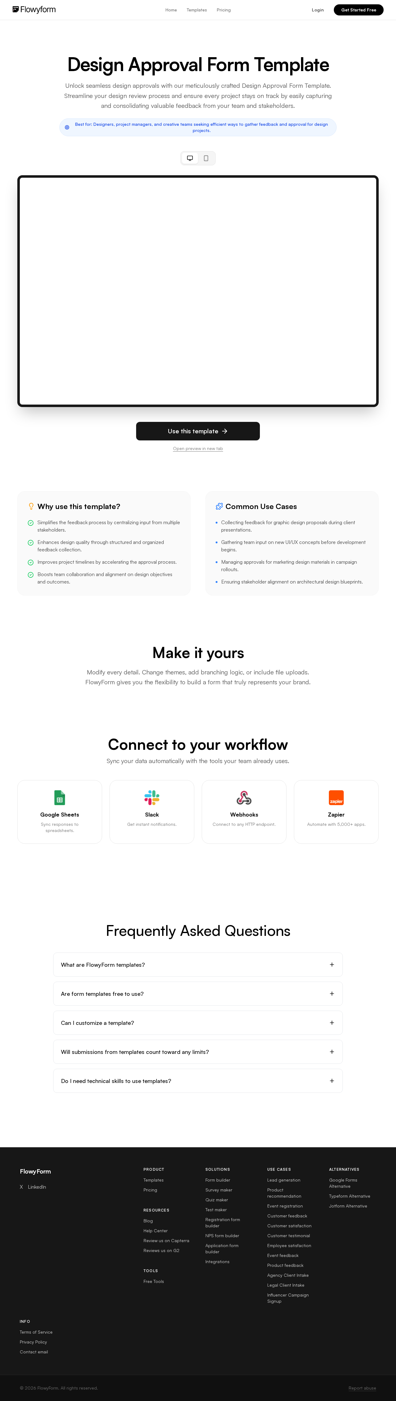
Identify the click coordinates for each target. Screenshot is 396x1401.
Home (171, 9)
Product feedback (285, 1265)
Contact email (34, 1351)
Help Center (156, 1230)
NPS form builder (222, 1235)
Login (318, 9)
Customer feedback (287, 1215)
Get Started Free (358, 9)
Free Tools (154, 1281)
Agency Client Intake (288, 1275)
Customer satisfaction (289, 1225)
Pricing (224, 9)
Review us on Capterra (166, 1240)
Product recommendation (284, 1193)
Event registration (285, 1205)
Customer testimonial (288, 1235)
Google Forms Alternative (343, 1183)
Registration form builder (222, 1222)
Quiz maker (216, 1199)
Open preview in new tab (198, 448)
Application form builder (222, 1248)
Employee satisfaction (289, 1245)
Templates (197, 9)
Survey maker (218, 1189)
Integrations (217, 1261)
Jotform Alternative (348, 1205)
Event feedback (283, 1255)
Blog (148, 1220)
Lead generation (283, 1179)
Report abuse (362, 1387)
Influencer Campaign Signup (288, 1298)
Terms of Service (36, 1332)
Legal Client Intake (285, 1285)
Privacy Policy (33, 1341)
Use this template (193, 431)
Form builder (217, 1179)
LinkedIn (37, 1187)
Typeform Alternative (349, 1196)
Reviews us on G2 (161, 1250)
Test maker (216, 1209)
